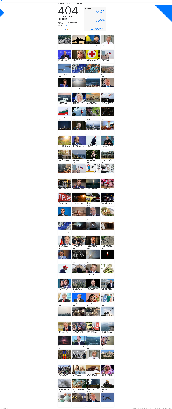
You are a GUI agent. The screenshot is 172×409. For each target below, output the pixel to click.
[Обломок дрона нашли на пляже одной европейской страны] (64, 357)
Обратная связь (165, 408)
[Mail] (1, 1)
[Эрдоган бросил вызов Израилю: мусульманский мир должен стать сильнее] (79, 128)
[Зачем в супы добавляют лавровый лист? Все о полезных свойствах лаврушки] (107, 271)
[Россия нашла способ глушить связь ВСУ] (93, 228)
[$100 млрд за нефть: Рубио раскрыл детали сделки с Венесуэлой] (64, 285)
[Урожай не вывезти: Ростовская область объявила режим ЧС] (64, 99)
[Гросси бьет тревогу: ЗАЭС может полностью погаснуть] (64, 214)
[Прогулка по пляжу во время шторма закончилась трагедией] (93, 185)
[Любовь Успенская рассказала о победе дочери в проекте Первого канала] (79, 371)
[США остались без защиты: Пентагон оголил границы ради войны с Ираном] (107, 285)
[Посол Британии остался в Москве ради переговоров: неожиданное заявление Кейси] (93, 99)
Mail (1, 408)
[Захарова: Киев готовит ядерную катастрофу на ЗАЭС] (79, 99)
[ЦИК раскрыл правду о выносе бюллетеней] (107, 342)
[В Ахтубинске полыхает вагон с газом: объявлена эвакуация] (93, 328)
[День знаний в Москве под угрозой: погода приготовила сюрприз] (93, 156)
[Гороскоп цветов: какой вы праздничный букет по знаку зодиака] (93, 299)
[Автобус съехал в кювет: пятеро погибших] (93, 199)
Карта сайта (169, 408)
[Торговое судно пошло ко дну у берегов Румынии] (93, 85)
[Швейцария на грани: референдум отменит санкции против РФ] (79, 113)
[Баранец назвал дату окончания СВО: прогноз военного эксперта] (79, 42)
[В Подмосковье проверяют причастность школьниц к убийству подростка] (64, 199)
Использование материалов (158, 408)
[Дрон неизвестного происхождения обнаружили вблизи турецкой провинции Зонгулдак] (107, 328)
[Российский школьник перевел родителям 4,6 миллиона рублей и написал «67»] (64, 156)
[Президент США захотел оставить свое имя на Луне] (64, 328)
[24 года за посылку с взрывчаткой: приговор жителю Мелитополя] (93, 371)
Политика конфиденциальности (150, 408)
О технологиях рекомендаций (141, 408)
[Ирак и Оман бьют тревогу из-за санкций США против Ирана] (64, 314)
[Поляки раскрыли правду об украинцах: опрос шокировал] (79, 71)
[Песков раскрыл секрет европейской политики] (64, 299)
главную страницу (67, 25)
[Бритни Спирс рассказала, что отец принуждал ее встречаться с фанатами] (107, 371)
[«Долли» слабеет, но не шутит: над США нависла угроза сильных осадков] (64, 385)
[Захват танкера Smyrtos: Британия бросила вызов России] (79, 85)
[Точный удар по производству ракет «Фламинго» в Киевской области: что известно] (79, 199)
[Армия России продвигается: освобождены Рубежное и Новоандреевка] (107, 314)
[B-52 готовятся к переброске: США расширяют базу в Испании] (107, 400)
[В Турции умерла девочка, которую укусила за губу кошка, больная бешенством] (93, 314)
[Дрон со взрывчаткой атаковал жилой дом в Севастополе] (93, 128)
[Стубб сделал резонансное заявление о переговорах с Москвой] (93, 242)
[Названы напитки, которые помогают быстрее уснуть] (64, 400)
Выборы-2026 (61, 3)
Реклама (8, 408)
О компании (4, 408)
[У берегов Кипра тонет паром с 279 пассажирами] (79, 156)
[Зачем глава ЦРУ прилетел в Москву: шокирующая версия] (107, 199)
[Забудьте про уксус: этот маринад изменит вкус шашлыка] (64, 171)
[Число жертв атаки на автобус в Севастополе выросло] (107, 99)
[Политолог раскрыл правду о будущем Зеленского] (93, 42)
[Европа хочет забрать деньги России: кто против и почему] (64, 228)
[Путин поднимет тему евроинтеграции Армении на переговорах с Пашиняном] (79, 142)
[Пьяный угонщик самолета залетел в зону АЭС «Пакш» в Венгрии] (64, 71)
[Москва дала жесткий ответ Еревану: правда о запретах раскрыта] (107, 56)
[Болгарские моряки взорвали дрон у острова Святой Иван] (64, 113)
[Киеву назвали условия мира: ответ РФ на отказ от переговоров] (107, 42)
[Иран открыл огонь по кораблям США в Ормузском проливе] (93, 257)
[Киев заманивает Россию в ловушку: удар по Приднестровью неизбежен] (64, 85)
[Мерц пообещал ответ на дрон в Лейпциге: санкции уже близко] (64, 242)
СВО (73, 3)
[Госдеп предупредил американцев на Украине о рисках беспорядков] (79, 271)
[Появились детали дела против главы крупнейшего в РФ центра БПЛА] (79, 214)
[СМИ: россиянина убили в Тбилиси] (107, 71)
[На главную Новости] (4, 1)
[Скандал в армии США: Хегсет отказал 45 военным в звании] (64, 257)
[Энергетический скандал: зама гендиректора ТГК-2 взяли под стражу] (79, 314)
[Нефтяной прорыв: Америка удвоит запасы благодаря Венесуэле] (93, 400)
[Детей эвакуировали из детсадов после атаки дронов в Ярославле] (107, 128)
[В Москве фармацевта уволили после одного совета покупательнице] (107, 171)
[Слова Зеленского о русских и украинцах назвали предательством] (93, 285)
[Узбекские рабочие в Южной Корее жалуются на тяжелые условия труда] (79, 357)
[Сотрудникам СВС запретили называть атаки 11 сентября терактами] (64, 128)
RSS (133, 408)
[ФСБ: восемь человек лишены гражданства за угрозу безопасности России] (79, 400)
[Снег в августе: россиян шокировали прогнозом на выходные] (79, 285)
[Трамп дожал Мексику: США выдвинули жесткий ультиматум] (64, 271)
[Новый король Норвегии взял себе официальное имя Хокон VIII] (79, 342)
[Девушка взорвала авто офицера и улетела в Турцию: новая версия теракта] (93, 56)
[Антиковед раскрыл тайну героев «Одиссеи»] (107, 357)
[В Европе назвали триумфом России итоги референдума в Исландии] (79, 328)
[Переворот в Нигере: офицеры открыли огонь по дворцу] (64, 371)
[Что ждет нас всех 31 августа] (64, 342)
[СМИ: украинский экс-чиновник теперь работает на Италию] (107, 142)
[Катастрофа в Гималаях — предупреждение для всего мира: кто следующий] (64, 42)
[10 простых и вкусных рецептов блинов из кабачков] (107, 214)
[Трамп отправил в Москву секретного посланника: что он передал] (107, 85)
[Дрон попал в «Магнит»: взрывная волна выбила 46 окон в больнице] (93, 171)
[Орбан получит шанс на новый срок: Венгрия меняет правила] (64, 56)
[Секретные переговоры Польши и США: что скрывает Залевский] (107, 156)
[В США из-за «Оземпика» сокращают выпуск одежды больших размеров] (107, 299)
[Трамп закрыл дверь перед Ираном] (93, 142)
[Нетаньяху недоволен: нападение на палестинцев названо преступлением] (93, 214)
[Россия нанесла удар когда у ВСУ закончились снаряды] (93, 385)
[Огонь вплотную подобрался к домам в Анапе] (107, 385)
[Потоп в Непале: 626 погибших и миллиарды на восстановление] (107, 242)
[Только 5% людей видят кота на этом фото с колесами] (93, 71)
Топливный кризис (79, 3)
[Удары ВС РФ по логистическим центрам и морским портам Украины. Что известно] (79, 257)
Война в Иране (68, 3)
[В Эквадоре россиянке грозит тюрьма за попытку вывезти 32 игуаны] (79, 385)
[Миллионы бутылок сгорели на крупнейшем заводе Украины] (79, 228)
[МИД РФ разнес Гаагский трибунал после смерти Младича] (79, 171)
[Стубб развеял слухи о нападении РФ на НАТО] (93, 271)
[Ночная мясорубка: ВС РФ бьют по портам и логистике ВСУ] (93, 113)
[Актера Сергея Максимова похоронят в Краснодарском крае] (107, 257)
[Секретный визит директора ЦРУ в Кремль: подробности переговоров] (79, 185)
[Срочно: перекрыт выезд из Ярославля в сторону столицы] (107, 113)
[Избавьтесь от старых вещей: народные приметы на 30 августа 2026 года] (64, 185)
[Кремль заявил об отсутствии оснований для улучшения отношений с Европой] (79, 299)
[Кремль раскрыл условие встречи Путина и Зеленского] (93, 357)
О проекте (135, 408)
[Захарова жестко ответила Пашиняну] (79, 56)
